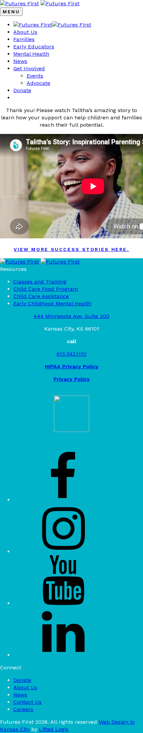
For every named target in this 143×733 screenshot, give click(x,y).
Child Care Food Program (45, 289)
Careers (23, 709)
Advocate (38, 83)
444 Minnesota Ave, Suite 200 (71, 316)
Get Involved (29, 68)
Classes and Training (40, 281)
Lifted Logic (54, 729)
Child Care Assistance (41, 296)
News (20, 61)
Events (35, 76)
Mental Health (31, 54)
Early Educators (33, 46)
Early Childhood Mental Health (52, 303)
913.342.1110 (71, 354)
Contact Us (27, 702)
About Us (25, 32)
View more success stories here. (71, 249)
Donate (22, 90)
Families (24, 39)
